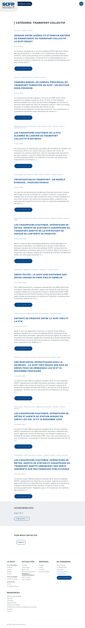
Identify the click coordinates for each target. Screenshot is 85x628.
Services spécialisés (44, 571)
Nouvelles (17, 30)
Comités (9, 571)
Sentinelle (9, 609)
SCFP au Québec (26, 577)
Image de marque (11, 602)
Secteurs (9, 569)
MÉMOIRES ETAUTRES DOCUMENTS (28, 574)
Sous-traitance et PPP (44, 126)
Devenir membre (61, 565)
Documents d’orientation (28, 571)
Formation (42, 569)
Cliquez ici (21, 542)
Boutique (41, 565)
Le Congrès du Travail (12, 586)
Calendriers (10, 598)
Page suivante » (21, 518)
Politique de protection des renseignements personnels (22, 607)
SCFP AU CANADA (12, 577)
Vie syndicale (60, 569)
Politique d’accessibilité (13, 605)
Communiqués (18, 174)
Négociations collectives (21, 126)
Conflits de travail (19, 313)
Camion (41, 567)
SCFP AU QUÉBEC (12, 565)
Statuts (9, 574)
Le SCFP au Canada (12, 579)
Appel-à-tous (25, 569)
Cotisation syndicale (62, 571)
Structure (9, 567)
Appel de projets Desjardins (14, 596)
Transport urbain (55, 357)
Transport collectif (27, 30)
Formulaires (10, 600)
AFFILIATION (10, 582)
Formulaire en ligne (62, 567)
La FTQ (9, 584)
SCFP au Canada (26, 579)
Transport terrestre (40, 77)
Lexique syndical (61, 574)
